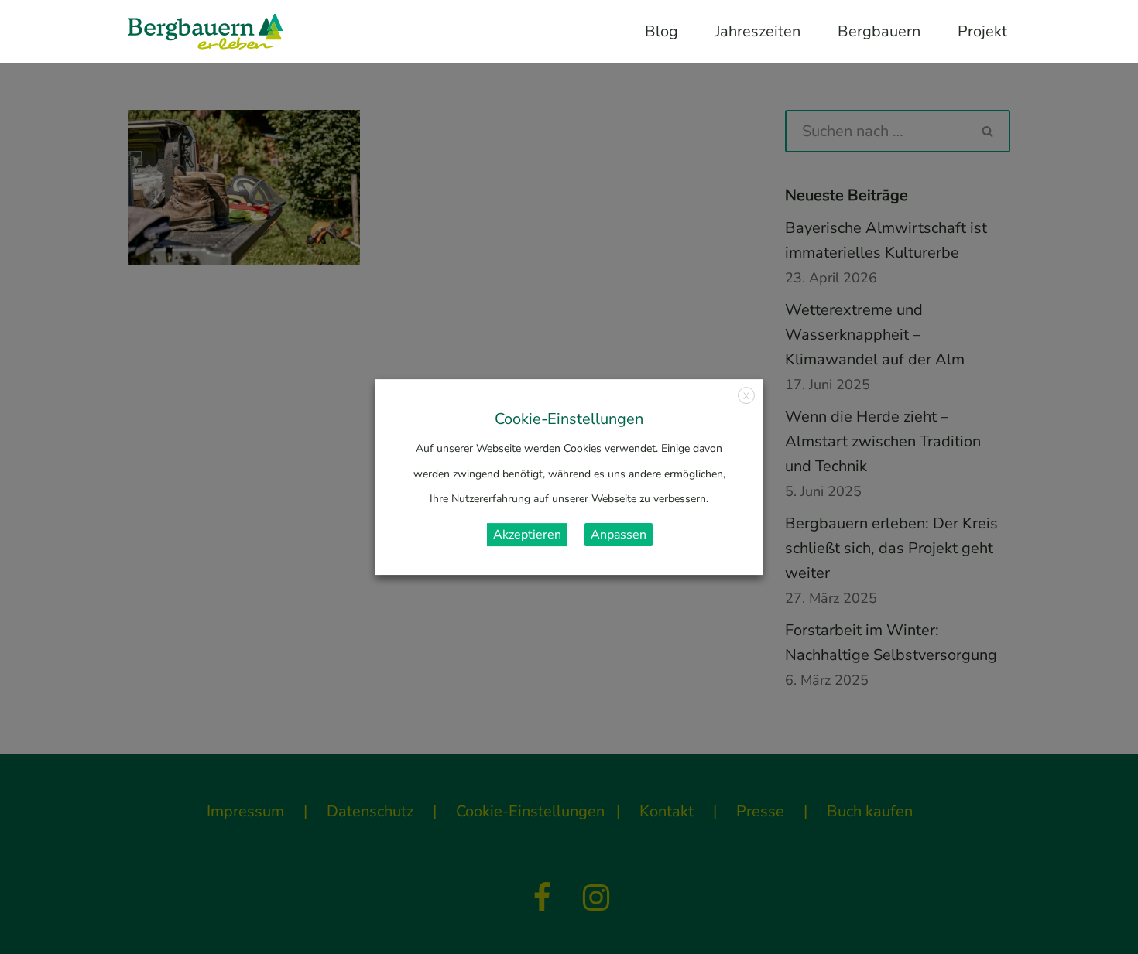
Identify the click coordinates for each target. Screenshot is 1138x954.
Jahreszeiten (757, 31)
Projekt (982, 31)
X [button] (746, 396)
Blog (661, 31)
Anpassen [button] (618, 534)
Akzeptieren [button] (527, 534)
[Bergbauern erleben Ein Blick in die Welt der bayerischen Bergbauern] (205, 32)
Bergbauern (879, 31)
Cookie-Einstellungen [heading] (569, 419)
